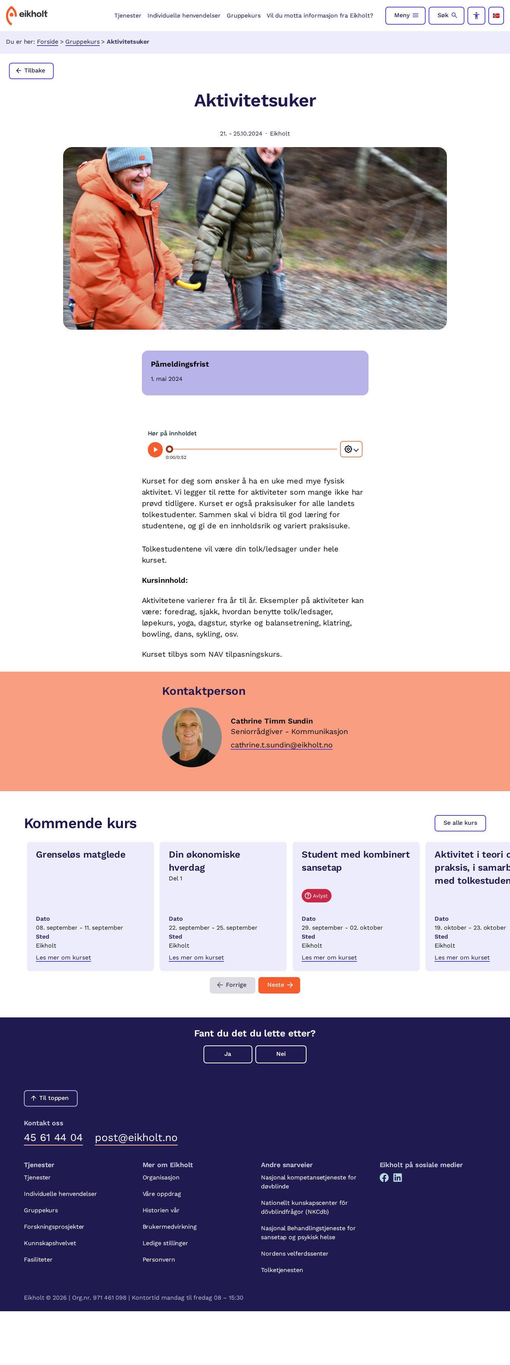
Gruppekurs (244, 15)
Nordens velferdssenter (295, 1253)
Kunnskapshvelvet (50, 1243)
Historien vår (161, 1210)
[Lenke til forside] (27, 15)
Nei (281, 1053)
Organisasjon (161, 1177)
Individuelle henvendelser (184, 15)
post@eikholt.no (136, 1137)
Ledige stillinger (166, 1243)
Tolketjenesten (282, 1270)
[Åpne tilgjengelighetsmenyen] (476, 16)
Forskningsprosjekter (54, 1226)
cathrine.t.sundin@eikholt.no (282, 744)
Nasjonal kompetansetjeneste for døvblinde (309, 1182)
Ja (227, 1053)
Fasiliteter (38, 1259)
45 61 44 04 (53, 1137)
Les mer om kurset (63, 957)
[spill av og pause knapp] (155, 449)
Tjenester (127, 15)
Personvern (159, 1259)
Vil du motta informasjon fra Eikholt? (320, 15)
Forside (47, 41)
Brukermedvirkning (170, 1226)
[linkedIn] (397, 1177)
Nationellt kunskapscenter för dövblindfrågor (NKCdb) (304, 1207)
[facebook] (384, 1177)
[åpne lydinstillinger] (351, 449)
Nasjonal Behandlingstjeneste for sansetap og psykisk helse (308, 1233)
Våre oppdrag (162, 1193)
